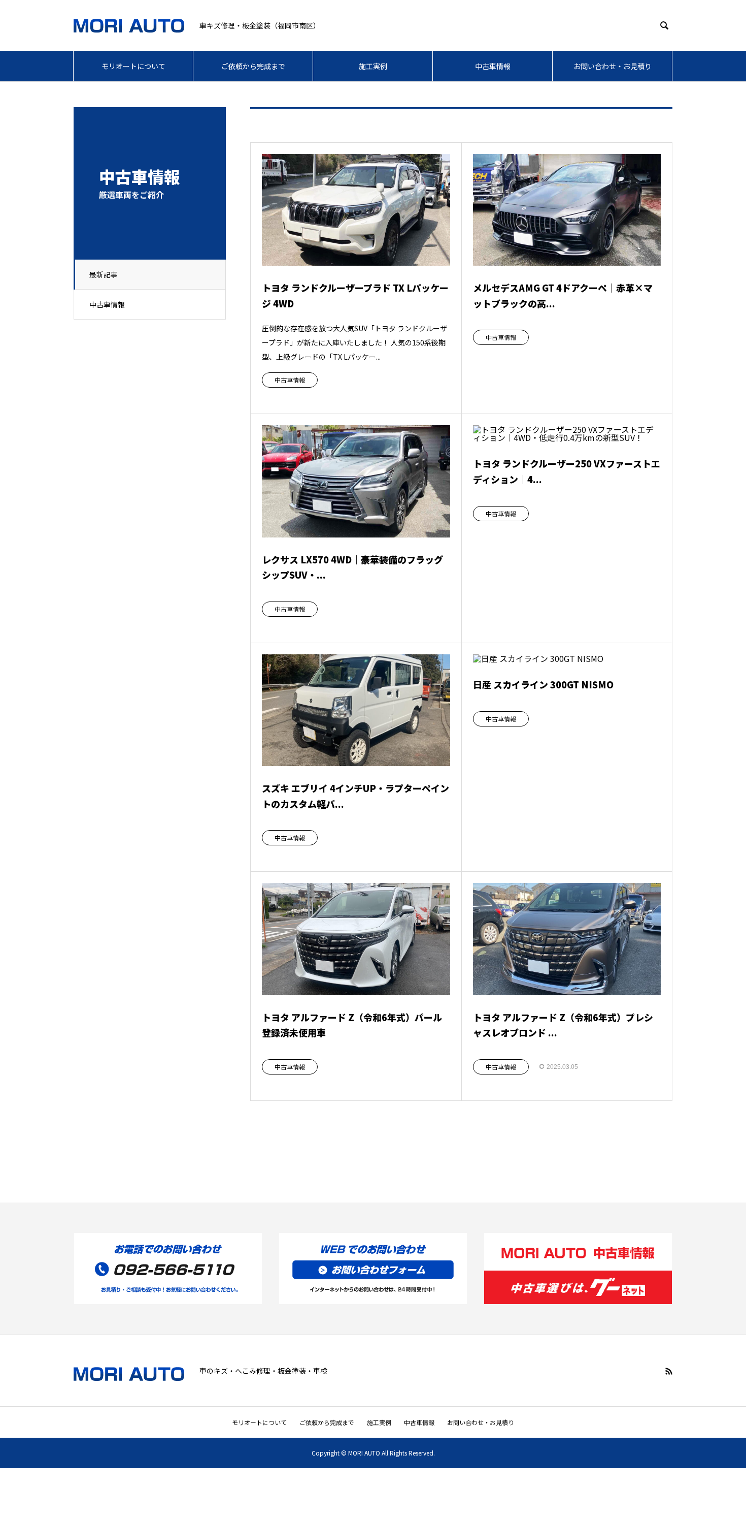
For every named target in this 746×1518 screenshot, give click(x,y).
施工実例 (373, 66)
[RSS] (668, 1371)
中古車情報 (493, 66)
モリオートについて (133, 66)
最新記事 (103, 274)
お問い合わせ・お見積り (612, 66)
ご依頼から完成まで (253, 66)
